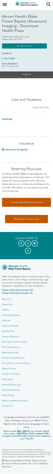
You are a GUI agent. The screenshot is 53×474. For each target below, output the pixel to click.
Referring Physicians (11, 384)
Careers (5, 309)
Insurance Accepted (16, 149)
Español (6, 431)
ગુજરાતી (46, 431)
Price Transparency (11, 347)
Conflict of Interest (11, 374)
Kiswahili (31, 436)
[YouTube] (35, 243)
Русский (22, 436)
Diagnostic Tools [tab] (41, 107)
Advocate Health (10, 325)
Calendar (6, 320)
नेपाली (46, 434)
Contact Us (7, 406)
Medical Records (10, 352)
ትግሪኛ (37, 436)
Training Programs (11, 315)
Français (38, 431)
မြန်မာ (19, 431)
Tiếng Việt (29, 439)
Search (47, 1)
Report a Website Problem (15, 400)
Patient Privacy (9, 368)
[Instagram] (28, 251)
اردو (22, 439)
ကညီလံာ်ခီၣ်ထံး (22, 434)
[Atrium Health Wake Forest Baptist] (26, 268)
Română (15, 436)
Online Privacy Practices (13, 357)
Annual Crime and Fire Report (16, 363)
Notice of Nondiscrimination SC (17, 293)
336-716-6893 (9, 58)
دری (32, 431)
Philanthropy (8, 395)
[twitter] (28, 243)
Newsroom (7, 304)
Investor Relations (10, 336)
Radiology (7, 119)
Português (6, 436)
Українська (46, 436)
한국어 (32, 434)
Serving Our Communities (14, 341)
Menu (5, 2)
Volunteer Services (11, 390)
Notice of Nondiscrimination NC (17, 290)
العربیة (13, 431)
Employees (7, 379)
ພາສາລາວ (39, 434)
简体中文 (26, 431)
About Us (6, 299)
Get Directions (25, 46)
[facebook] (21, 243)
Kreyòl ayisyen (9, 434)
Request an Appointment (18, 469)
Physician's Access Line (26, 218)
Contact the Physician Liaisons (26, 202)
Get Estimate (8, 331)
